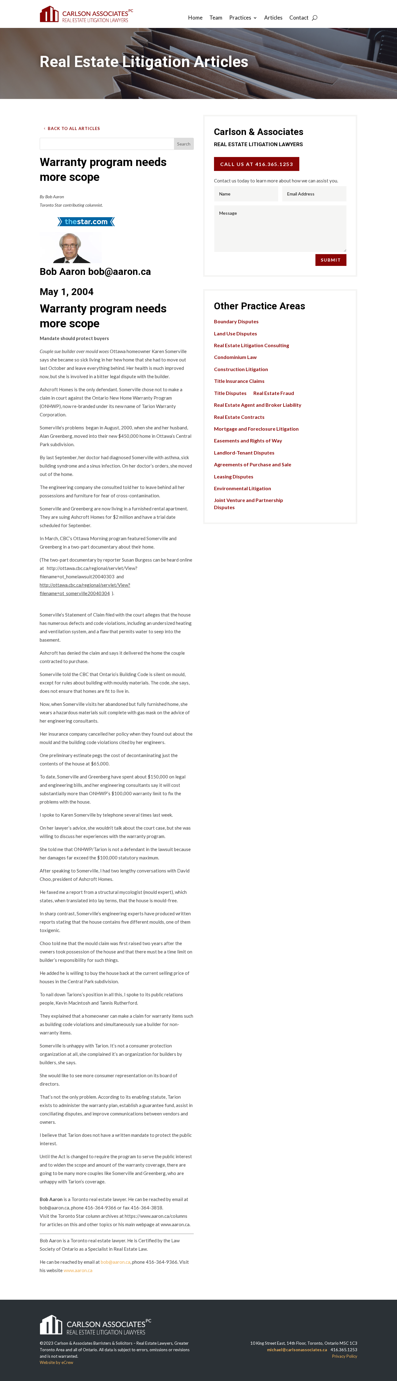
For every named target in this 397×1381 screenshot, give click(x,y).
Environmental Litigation (242, 488)
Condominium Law (235, 357)
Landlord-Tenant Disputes (244, 452)
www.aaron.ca (78, 1270)
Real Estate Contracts (239, 417)
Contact (299, 18)
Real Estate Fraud (273, 393)
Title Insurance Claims (239, 381)
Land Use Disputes (235, 333)
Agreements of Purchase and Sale (252, 464)
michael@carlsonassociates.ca (297, 1349)
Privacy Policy (344, 1356)
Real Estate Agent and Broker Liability (257, 405)
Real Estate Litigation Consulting (251, 345)
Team (215, 18)
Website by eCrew (56, 1362)
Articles (273, 18)
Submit (331, 259)
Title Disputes (230, 393)
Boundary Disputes (236, 321)
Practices (240, 18)
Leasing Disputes (233, 476)
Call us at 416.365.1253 (256, 164)
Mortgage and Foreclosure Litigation (256, 429)
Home (195, 18)
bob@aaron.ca (115, 1262)
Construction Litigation (241, 369)
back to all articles (74, 128)
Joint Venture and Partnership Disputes (248, 503)
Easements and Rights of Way (248, 440)
